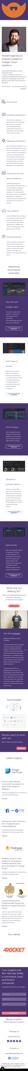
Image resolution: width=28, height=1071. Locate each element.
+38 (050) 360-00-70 (14, 1036)
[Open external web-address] (14, 771)
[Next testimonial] (25, 649)
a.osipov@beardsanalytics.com (14, 1053)
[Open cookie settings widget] (2, 1068)
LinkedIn (23, 88)
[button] (14, 328)
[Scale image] (5, 717)
